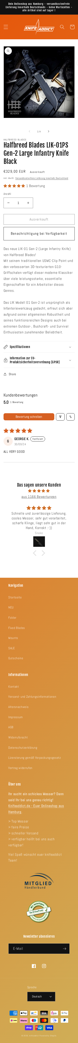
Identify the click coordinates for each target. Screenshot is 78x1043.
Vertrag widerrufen (20, 768)
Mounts (13, 638)
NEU (11, 607)
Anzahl (7, 194)
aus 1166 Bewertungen (38, 497)
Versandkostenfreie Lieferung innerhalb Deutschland (41, 178)
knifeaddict (34, 1035)
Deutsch (37, 996)
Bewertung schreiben (29, 416)
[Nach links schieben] (29, 131)
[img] (39, 491)
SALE (11, 648)
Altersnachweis (18, 707)
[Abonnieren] (64, 948)
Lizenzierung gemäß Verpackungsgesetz (34, 758)
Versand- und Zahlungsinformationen (32, 697)
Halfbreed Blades (15, 139)
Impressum (15, 717)
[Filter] (60, 417)
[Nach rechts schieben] (48, 131)
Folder (12, 618)
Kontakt (13, 687)
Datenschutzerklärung (22, 748)
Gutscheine (15, 658)
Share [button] (12, 374)
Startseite (15, 597)
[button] (6, 27)
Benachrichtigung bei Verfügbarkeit (39, 233)
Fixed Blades (16, 628)
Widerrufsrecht (18, 737)
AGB (11, 727)
